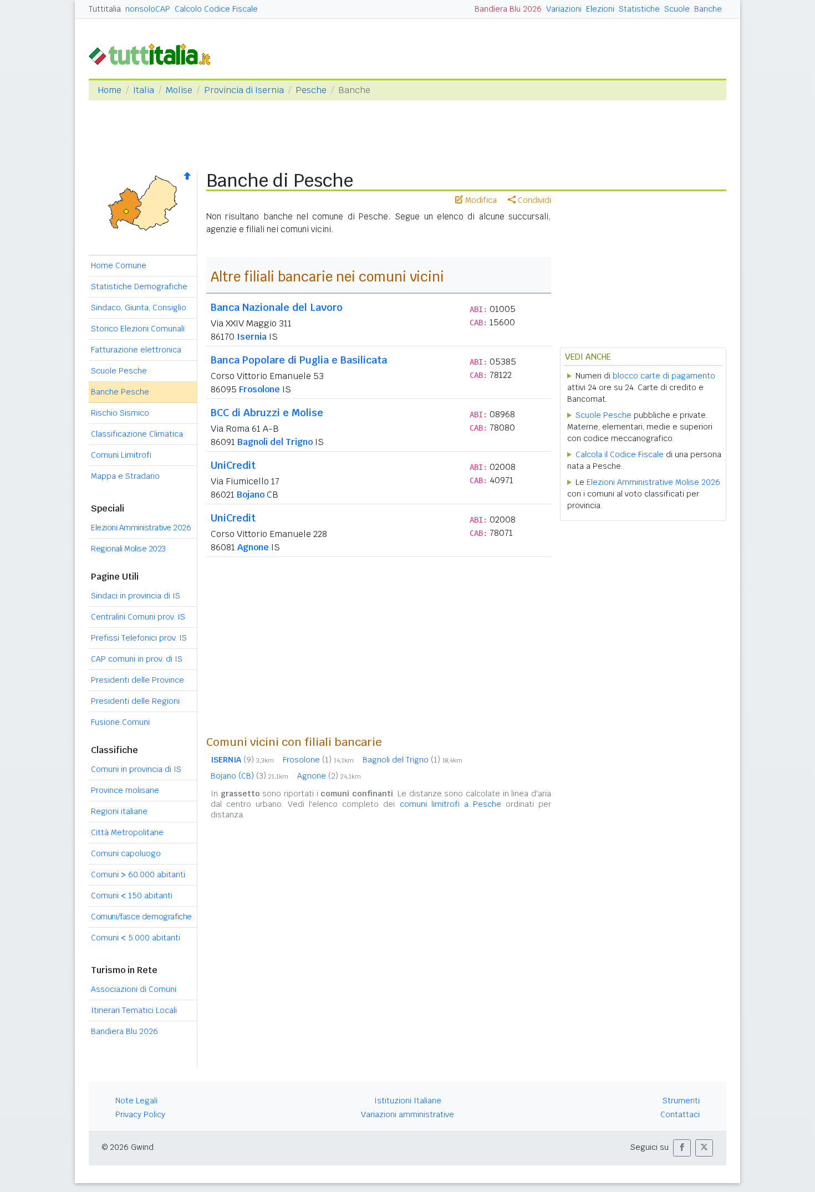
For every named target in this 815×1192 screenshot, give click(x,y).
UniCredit (233, 465)
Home (109, 90)
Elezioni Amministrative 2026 (141, 528)
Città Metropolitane (127, 832)
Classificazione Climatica (137, 434)
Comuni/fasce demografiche (141, 917)
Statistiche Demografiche (139, 286)
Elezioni (600, 9)
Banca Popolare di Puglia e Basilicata (299, 360)
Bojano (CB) (249, 776)
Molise (179, 90)
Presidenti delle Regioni (135, 701)
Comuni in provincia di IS (136, 769)
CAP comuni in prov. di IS (136, 659)
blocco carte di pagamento (664, 376)
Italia (143, 90)
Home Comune (118, 265)
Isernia (252, 336)
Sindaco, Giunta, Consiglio (138, 308)
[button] (682, 1148)
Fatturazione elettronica (136, 350)
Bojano (250, 494)
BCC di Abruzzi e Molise (267, 412)
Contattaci (680, 1114)
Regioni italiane (119, 811)
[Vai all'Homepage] (154, 53)
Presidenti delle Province (137, 680)
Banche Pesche (120, 392)
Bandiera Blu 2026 (508, 9)
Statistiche (639, 9)
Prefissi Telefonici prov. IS (139, 638)
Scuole (677, 9)
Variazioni (564, 9)
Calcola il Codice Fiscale (619, 454)
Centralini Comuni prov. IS (138, 617)
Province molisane (125, 790)
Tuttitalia (105, 9)
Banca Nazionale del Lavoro (277, 307)
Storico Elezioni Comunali (138, 329)
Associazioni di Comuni (133, 989)
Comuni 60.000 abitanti (138, 874)
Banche (708, 9)
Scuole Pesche (119, 371)
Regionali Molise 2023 (128, 549)
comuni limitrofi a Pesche (450, 804)
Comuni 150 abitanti (131, 896)
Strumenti (681, 1101)
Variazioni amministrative (407, 1114)
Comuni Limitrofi (121, 455)
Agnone (253, 547)
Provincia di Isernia (244, 90)
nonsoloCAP (147, 9)
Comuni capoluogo (126, 853)
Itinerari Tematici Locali (134, 1010)
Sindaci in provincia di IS (135, 596)
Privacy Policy (140, 1114)
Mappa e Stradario (125, 476)
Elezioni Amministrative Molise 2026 (653, 482)
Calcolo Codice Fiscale (216, 9)
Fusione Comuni (120, 722)
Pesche (311, 90)
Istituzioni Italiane (407, 1101)
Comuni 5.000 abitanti (135, 938)
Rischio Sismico (120, 413)
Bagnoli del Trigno (275, 442)
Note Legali (136, 1101)
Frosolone (259, 389)
